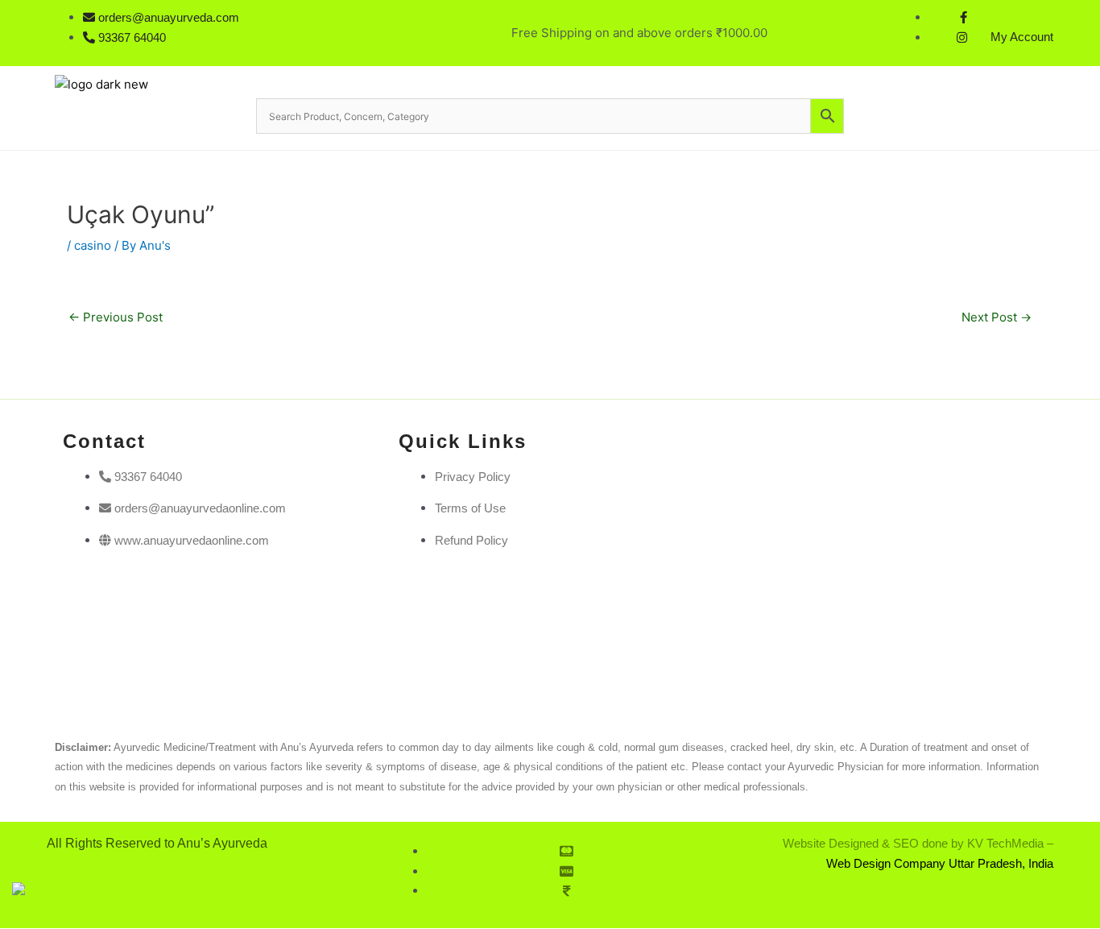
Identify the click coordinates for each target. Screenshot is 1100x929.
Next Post (996, 317)
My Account (1021, 37)
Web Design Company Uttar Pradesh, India (939, 863)
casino (92, 245)
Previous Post (115, 317)
